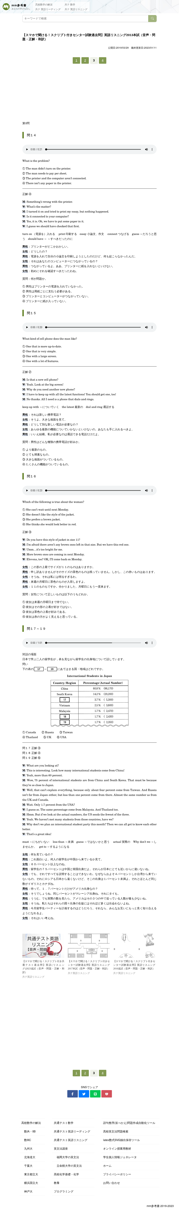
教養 (56, 1183)
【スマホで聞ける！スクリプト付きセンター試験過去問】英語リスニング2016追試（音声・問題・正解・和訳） (134, 965)
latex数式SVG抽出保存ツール (121, 1140)
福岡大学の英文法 (66, 1157)
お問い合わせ (111, 1183)
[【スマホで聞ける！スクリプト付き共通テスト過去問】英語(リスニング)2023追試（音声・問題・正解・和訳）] (43, 946)
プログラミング (63, 1191)
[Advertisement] (89, 93)
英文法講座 (61, 1148)
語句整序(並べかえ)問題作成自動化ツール (129, 1123)
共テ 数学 (70, 4)
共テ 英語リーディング (47, 9)
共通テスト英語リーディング (72, 1131)
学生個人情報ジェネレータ (120, 1157)
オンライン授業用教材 (117, 1148)
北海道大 (28, 1157)
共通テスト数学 (63, 1123)
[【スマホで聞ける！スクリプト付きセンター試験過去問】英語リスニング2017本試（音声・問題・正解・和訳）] (89, 946)
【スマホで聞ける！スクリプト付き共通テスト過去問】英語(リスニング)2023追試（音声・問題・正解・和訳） (43, 967)
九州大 (27, 1148)
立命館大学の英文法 (68, 1166)
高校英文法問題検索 (115, 1131)
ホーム (107, 1166)
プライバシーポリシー (117, 1174)
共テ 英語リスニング (76, 9)
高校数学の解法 (43, 4)
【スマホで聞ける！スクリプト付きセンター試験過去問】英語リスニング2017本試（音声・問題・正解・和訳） (89, 965)
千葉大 (27, 1166)
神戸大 (27, 1191)
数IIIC (26, 1140)
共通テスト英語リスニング (70, 1140)
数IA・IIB (28, 1131)
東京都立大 (29, 1174)
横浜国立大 (29, 1183)
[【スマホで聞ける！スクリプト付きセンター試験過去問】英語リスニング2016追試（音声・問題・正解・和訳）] (134, 946)
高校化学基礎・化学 (66, 1174)
